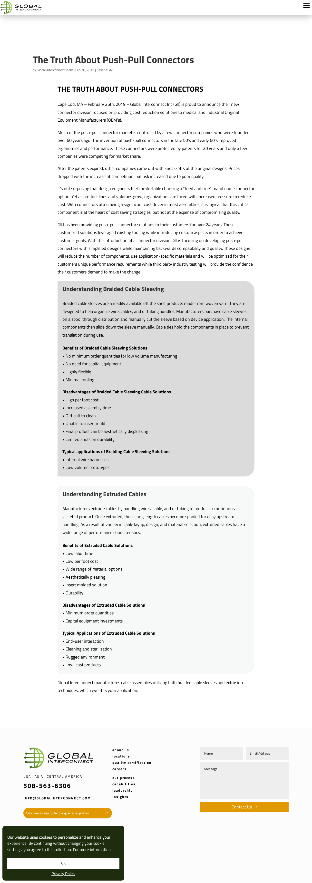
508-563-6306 (47, 785)
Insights (120, 796)
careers (119, 768)
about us (120, 749)
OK (63, 863)
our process (123, 777)
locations (121, 756)
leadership (122, 790)
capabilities (124, 783)
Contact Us (242, 807)
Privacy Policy (63, 874)
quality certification (132, 762)
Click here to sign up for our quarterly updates (57, 813)
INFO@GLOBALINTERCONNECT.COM (57, 798)
